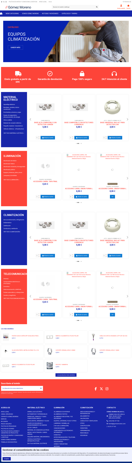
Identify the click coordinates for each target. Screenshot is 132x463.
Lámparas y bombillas (10, 175)
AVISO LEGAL (43, 1)
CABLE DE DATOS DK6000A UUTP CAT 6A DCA (113, 336)
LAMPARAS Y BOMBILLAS (61, 423)
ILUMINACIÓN (12, 156)
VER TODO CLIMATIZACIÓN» (12, 231)
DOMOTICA (57, 435)
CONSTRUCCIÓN (85, 425)
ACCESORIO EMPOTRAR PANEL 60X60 (112, 189)
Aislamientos (7, 222)
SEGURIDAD (84, 435)
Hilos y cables (8, 120)
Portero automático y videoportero (14, 292)
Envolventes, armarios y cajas (12, 112)
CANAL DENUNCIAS (7, 414)
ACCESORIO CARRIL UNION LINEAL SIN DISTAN (45, 190)
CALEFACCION (84, 418)
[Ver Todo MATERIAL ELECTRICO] (37, 443)
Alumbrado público (9, 169)
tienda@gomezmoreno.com (117, 423)
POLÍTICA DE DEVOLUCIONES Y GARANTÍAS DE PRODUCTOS (10, 432)
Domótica (6, 286)
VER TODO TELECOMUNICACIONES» (14, 298)
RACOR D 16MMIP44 (62, 364)
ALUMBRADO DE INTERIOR (62, 411)
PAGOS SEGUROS (6, 424)
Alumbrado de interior (10, 160)
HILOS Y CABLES (32, 427)
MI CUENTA (4, 421)
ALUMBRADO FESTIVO (60, 414)
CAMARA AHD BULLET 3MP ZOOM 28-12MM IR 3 (112, 131)
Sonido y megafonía (10, 295)
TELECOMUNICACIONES (18, 273)
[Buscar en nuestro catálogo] (97, 7)
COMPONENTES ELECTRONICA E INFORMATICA (63, 431)
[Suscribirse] (41, 388)
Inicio (50, 1)
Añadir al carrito (48, 137)
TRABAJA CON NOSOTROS (9, 442)
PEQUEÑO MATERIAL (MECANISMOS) (38, 436)
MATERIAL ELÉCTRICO (11, 98)
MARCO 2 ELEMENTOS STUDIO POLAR (67, 336)
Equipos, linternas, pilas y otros (13, 172)
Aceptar (6, 458)
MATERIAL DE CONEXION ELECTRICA (38, 430)
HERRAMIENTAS (85, 430)
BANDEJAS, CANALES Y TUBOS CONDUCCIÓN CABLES (36, 417)
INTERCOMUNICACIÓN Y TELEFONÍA (64, 437)
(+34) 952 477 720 (114, 421)
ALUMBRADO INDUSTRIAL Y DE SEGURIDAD (63, 417)
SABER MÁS (15, 47)
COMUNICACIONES (59, 428)
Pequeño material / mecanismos (13, 126)
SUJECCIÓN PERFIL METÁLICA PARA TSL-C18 (25, 350)
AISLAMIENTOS (85, 416)
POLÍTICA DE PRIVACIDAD (8, 426)
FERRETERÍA (84, 428)
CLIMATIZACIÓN (14, 215)
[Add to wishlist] (42, 125)
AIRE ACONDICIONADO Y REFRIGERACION (87, 412)
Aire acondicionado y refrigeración (14, 219)
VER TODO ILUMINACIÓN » (11, 179)
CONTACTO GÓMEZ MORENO (9, 416)
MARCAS (3, 419)
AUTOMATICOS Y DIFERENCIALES (37, 414)
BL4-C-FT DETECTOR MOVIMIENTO (45, 130)
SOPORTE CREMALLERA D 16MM (109, 350)
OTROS (82, 423)
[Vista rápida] (48, 125)
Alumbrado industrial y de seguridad (14, 166)
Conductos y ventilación (11, 228)
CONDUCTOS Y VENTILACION (89, 421)
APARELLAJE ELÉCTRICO (34, 411)
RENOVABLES (84, 433)
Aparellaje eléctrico (9, 104)
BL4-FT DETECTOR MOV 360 (79, 130)
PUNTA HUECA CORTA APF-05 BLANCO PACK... (25, 336)
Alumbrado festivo (9, 163)
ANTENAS (57, 446)
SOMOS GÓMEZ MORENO (8, 439)
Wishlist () (127, 1)
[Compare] (45, 125)
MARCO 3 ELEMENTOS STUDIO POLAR (23, 364)
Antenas (6, 278)
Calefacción (7, 225)
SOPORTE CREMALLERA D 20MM (65, 350)
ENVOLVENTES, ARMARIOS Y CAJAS (38, 421)
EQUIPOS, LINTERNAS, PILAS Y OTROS (65, 421)
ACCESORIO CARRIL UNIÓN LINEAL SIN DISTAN (78, 190)
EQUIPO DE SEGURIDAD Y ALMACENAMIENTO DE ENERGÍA (37, 424)
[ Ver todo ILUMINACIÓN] (61, 425)
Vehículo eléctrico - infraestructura (14, 129)
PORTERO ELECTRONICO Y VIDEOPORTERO (61, 440)
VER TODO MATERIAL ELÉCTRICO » (14, 133)
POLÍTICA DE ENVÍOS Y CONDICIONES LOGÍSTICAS (23, 1)
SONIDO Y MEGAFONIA (61, 444)
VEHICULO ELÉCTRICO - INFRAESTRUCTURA (34, 440)
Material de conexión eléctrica (12, 123)
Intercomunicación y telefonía (12, 289)
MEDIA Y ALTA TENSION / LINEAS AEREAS (37, 433)
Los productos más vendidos (66, 375)
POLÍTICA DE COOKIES (7, 428)
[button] (12, 13)
